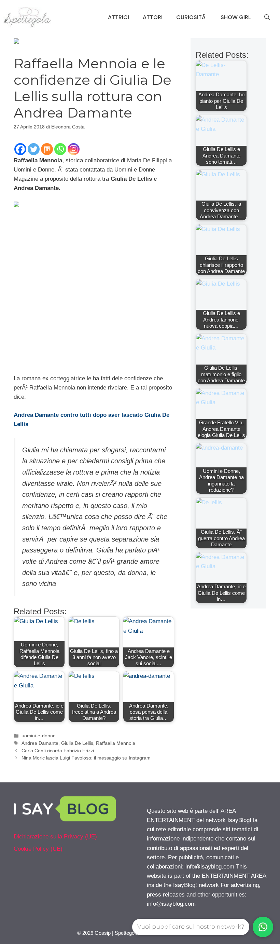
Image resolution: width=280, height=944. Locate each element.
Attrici (118, 17)
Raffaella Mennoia (115, 743)
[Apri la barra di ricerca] (267, 17)
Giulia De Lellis (77, 743)
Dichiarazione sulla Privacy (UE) (55, 836)
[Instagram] (74, 149)
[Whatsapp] (60, 149)
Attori (153, 17)
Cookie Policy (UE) (38, 849)
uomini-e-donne (39, 735)
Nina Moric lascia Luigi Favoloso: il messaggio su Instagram (86, 758)
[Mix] (47, 149)
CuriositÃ (191, 17)
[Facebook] (20, 149)
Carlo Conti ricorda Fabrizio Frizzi (58, 750)
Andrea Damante (40, 743)
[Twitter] (34, 149)
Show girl (236, 17)
